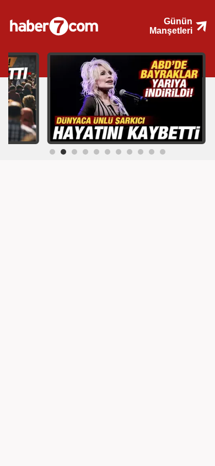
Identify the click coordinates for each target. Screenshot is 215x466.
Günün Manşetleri (170, 26)
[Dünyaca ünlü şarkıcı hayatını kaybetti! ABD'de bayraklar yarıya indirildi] (126, 97)
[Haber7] (64, 22)
